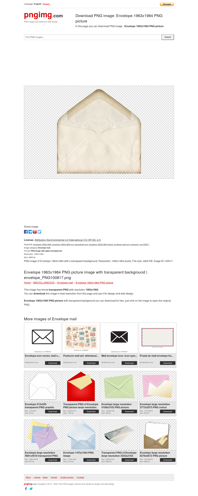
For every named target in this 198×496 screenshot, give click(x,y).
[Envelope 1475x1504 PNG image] (81, 435)
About (28, 477)
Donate (54, 477)
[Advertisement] (99, 64)
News (45, 477)
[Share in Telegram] (30, 232)
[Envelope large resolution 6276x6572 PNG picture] (158, 435)
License (37, 477)
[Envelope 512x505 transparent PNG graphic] (43, 386)
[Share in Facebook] (26, 232)
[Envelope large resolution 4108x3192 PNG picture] (119, 386)
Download (52, 363)
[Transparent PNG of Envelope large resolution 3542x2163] (119, 434)
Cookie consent (66, 477)
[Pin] (35, 232)
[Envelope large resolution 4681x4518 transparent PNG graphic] (43, 435)
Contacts (80, 477)
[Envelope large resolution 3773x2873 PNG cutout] (157, 386)
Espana (46, 3)
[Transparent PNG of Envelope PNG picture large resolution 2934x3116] (81, 386)
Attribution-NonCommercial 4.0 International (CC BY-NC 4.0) (68, 240)
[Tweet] (39, 232)
